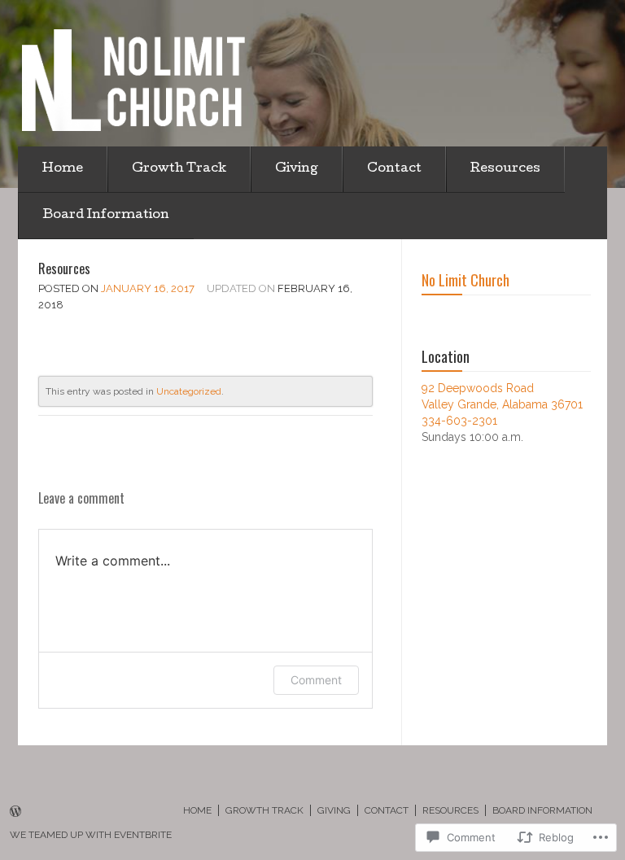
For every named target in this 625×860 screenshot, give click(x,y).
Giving (296, 169)
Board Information (105, 215)
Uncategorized (188, 391)
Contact (394, 169)
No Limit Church (465, 279)
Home (62, 169)
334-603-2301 (459, 420)
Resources (505, 169)
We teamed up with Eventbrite (91, 834)
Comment (316, 680)
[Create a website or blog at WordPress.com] (15, 813)
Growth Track (179, 169)
